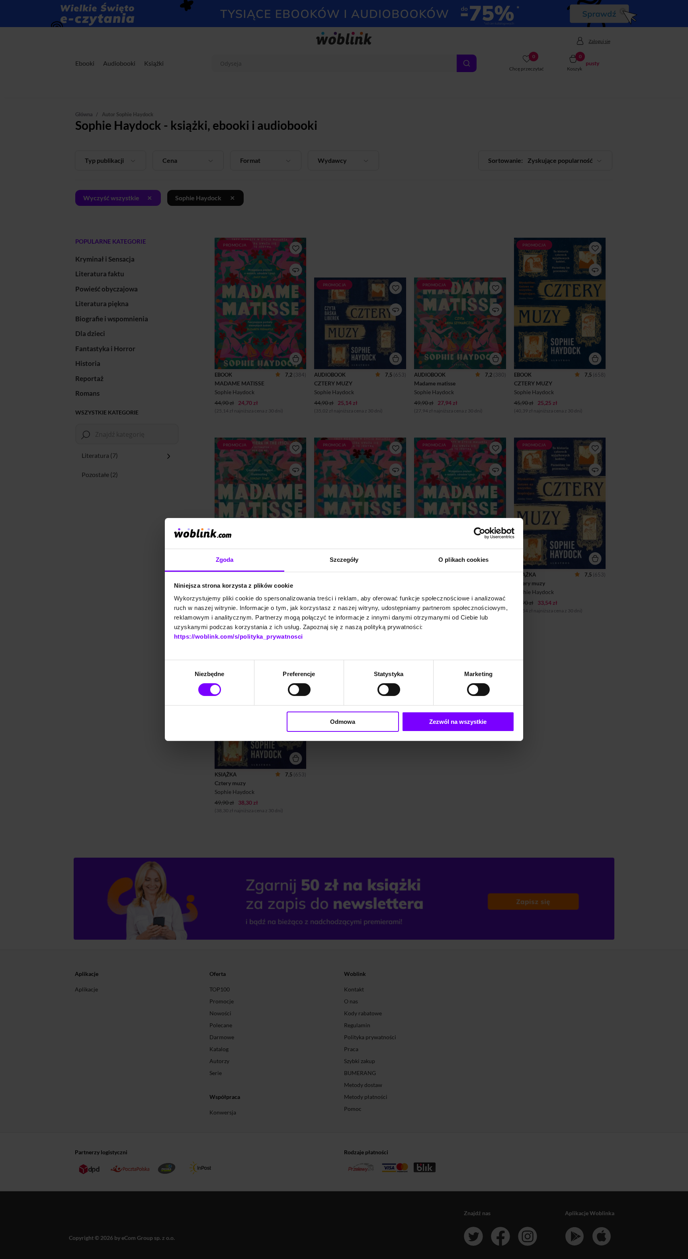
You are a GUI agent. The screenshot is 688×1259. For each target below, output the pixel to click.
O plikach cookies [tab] (463, 559)
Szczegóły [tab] (344, 559)
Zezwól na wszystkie (458, 721)
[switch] (299, 689)
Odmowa (342, 721)
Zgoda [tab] (225, 559)
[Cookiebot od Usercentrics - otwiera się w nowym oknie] (479, 533)
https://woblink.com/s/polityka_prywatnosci (238, 636)
